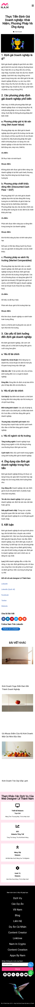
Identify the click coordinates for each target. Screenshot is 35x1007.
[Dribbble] (22, 974)
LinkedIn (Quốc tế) (8, 589)
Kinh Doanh (18, 32)
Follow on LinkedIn (10, 629)
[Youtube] (26, 974)
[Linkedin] (5, 974)
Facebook (5, 595)
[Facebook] (9, 974)
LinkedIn (4, 584)
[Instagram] (17, 974)
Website (4, 606)
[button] (3, 619)
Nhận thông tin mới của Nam (12, 961)
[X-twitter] (13, 974)
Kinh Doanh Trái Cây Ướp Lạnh (15, 781)
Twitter (4, 600)
